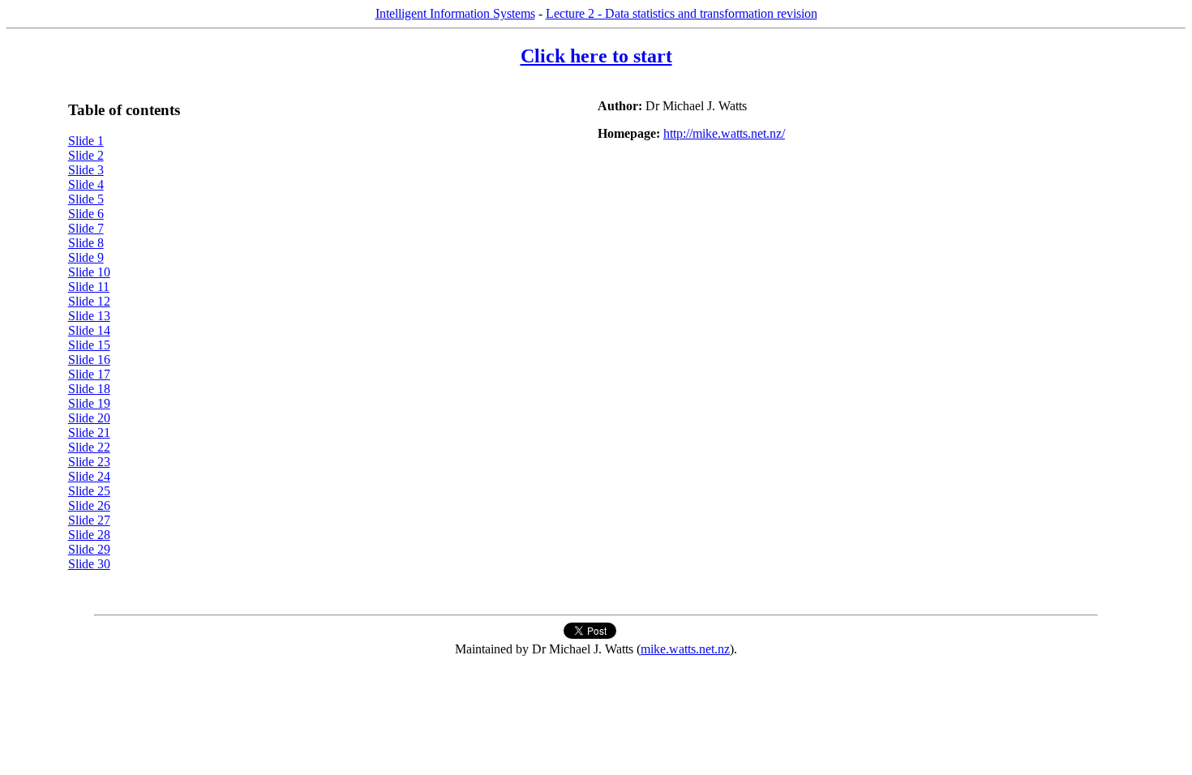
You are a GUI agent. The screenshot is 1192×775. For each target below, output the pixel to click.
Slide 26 (89, 505)
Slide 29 (89, 549)
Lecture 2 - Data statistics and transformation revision (681, 13)
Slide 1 (86, 141)
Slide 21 (89, 432)
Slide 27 (89, 520)
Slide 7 (86, 228)
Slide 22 (89, 447)
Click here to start (596, 55)
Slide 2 (86, 155)
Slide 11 (88, 286)
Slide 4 (86, 184)
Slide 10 (89, 272)
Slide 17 (89, 374)
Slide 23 (89, 462)
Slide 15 (89, 345)
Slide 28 (89, 535)
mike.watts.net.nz (685, 649)
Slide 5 (86, 199)
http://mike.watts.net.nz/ (724, 133)
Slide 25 (89, 491)
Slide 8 (86, 243)
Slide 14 (89, 330)
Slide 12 (89, 301)
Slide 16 (89, 359)
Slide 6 (86, 214)
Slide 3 (86, 170)
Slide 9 (86, 257)
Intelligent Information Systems (455, 13)
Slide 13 (89, 316)
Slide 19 (89, 403)
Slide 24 (89, 476)
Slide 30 (89, 564)
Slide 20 (89, 418)
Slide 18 (89, 389)
